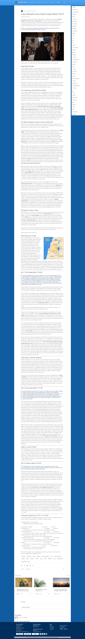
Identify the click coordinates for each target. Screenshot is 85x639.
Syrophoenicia (60, 558)
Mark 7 (37, 558)
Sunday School (24, 561)
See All (68, 575)
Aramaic (32, 558)
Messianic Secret (58, 556)
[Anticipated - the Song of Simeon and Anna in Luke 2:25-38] (23, 582)
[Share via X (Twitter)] (24, 565)
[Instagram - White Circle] (44, 633)
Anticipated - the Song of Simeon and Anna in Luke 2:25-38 (23, 590)
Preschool (62, 626)
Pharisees (29, 556)
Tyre (52, 556)
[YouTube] (46, 633)
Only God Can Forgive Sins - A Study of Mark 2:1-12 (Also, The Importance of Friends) (61, 590)
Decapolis (50, 558)
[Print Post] (33, 565)
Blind (27, 558)
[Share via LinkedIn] (27, 565)
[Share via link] (30, 565)
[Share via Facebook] (21, 565)
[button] (19, 633)
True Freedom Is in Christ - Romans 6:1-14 (41, 590)
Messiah (23, 556)
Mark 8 (23, 558)
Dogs (41, 558)
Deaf (45, 558)
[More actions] (63, 11)
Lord (54, 558)
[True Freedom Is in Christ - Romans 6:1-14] (42, 582)
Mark (28, 561)
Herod (34, 556)
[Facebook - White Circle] (40, 633)
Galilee (38, 556)
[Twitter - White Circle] (42, 633)
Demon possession (45, 556)
